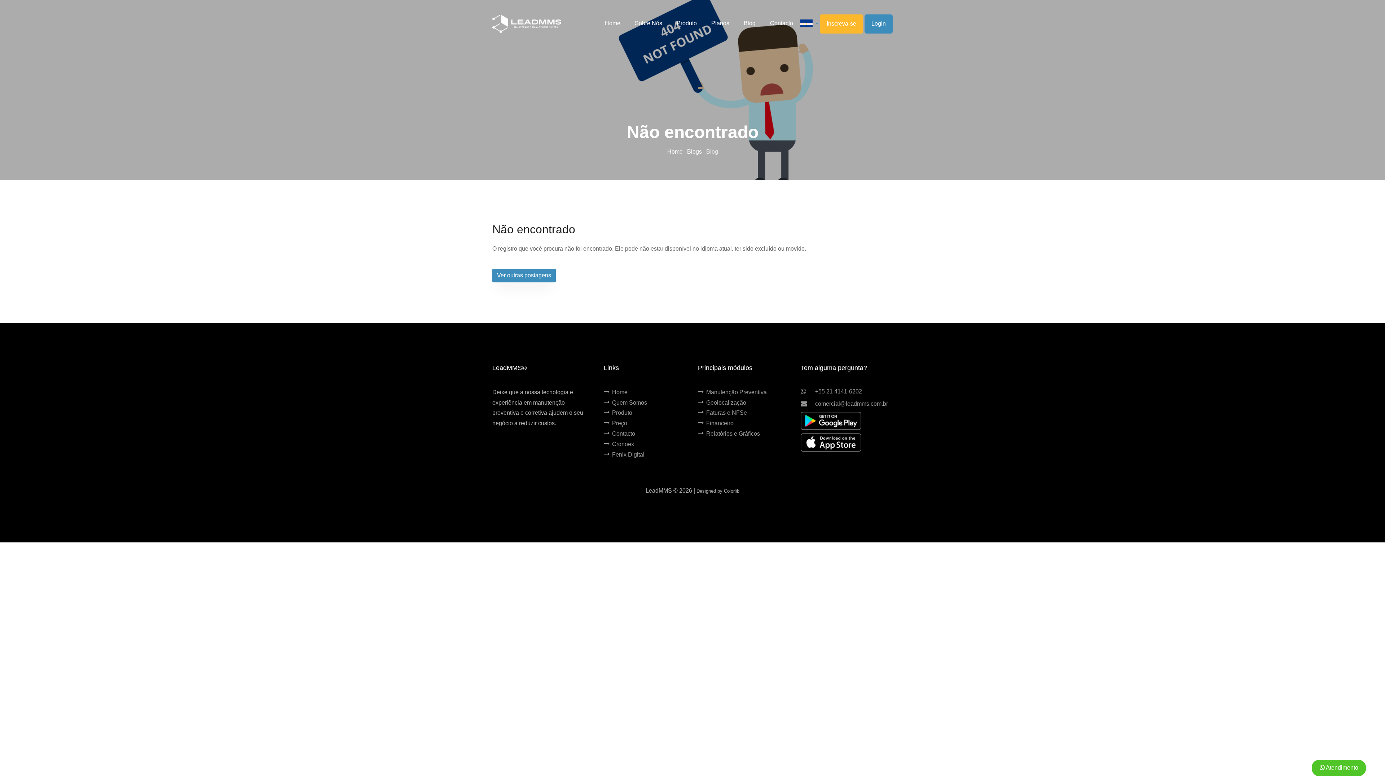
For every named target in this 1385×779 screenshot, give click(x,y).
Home (675, 152)
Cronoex (623, 444)
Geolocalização (726, 403)
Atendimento (1341, 768)
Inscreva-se (841, 24)
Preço (619, 423)
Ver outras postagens (524, 275)
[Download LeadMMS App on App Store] (831, 442)
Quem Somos (629, 403)
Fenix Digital (628, 455)
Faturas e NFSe (726, 413)
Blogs (695, 152)
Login (878, 24)
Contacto (623, 434)
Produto (622, 413)
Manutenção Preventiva (736, 392)
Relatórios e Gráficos (733, 434)
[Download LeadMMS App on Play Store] (831, 421)
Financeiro (720, 423)
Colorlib (731, 491)
